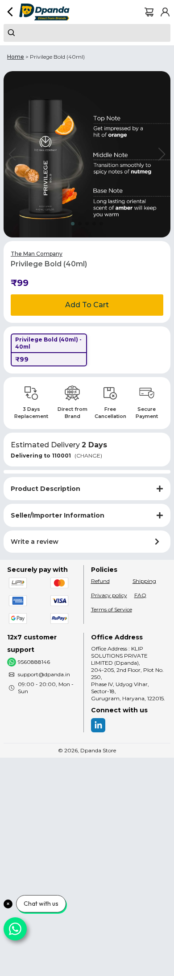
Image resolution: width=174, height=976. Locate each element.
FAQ (140, 595)
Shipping (144, 581)
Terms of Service (111, 609)
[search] (87, 33)
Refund (100, 581)
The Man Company (36, 253)
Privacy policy (109, 595)
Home (15, 56)
